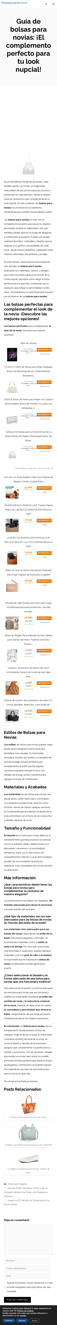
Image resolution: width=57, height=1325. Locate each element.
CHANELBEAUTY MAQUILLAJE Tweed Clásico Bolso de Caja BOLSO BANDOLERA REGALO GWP (28, 509)
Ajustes (34, 1321)
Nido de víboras (28, 343)
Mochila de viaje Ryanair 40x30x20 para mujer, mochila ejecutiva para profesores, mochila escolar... (28, 607)
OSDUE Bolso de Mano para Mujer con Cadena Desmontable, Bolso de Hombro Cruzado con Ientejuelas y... (28, 403)
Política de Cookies (25, 1310)
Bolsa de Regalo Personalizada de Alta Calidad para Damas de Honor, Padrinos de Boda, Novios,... (28, 639)
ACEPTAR (8, 1321)
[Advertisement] (28, 115)
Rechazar (22, 1321)
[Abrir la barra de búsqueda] (46, 4)
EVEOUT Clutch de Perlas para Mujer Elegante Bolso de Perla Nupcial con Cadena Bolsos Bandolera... (28, 371)
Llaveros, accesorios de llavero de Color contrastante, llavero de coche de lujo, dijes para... (28, 672)
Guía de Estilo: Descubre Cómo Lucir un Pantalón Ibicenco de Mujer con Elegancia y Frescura (26, 1192)
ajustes (23, 1315)
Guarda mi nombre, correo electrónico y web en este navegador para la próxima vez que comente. (30, 1287)
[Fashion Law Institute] (14, 4)
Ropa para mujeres (17, 1184)
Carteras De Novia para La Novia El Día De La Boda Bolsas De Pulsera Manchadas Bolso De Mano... (28, 436)
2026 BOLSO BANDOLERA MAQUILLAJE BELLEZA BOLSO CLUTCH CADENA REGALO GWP (28, 542)
